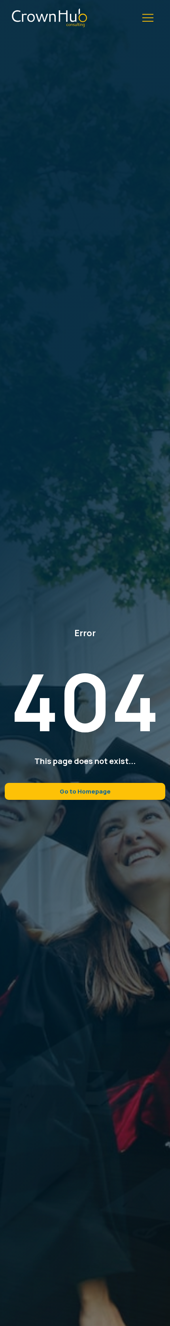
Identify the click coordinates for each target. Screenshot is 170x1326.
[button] (148, 17)
